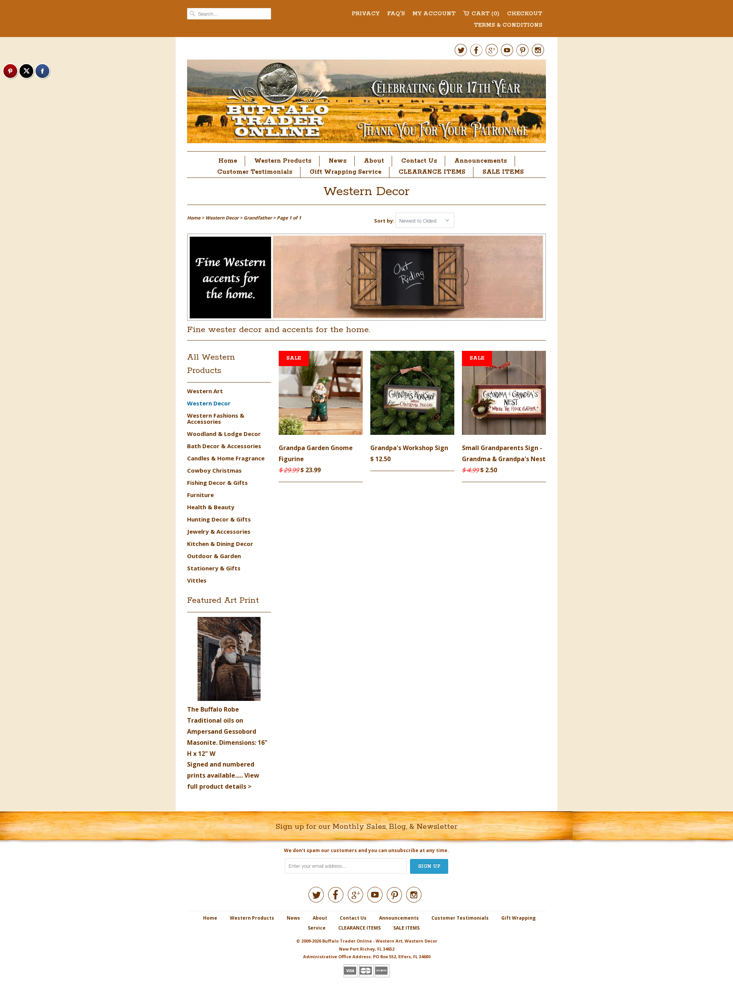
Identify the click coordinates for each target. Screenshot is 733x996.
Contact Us (419, 161)
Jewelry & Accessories (218, 531)
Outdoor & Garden (214, 556)
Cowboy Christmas (214, 470)
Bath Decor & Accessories (224, 446)
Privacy (365, 13)
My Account (433, 13)
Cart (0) (485, 13)
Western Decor (366, 192)
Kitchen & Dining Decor (220, 543)
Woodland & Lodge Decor (224, 433)
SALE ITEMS (503, 172)
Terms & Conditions (508, 25)
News (338, 161)
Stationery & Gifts (214, 568)
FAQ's (396, 13)
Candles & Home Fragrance (226, 458)
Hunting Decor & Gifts (219, 519)
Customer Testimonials (254, 172)
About (374, 161)
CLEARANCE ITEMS (432, 172)
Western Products (283, 161)
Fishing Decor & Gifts (217, 482)
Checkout (524, 13)
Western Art (205, 391)
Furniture (200, 495)
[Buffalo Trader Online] (366, 103)
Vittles (197, 580)
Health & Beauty (210, 507)
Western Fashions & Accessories (215, 418)
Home (227, 161)
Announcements (480, 161)
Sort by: (385, 220)
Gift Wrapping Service (345, 172)
